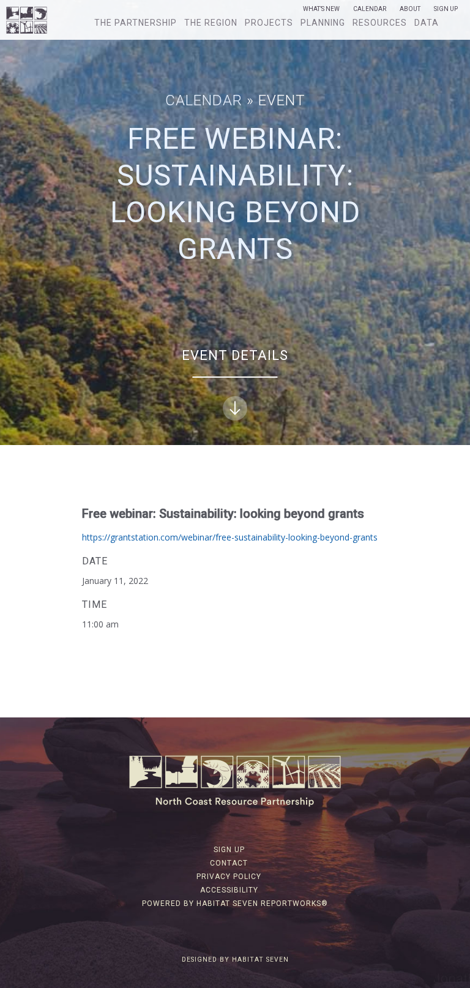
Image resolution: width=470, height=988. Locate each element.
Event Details (235, 355)
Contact (229, 863)
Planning (322, 23)
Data (426, 23)
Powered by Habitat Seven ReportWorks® (235, 903)
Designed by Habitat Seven (235, 960)
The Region (210, 23)
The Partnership (135, 23)
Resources (379, 23)
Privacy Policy (228, 876)
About (410, 9)
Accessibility (229, 890)
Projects (269, 23)
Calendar (369, 9)
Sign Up (446, 9)
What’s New (321, 9)
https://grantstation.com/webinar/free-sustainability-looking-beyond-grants (230, 537)
